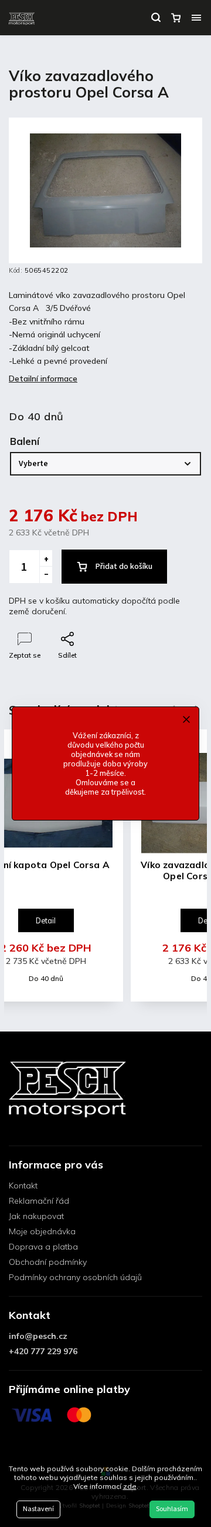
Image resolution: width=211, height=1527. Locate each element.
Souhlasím (172, 1509)
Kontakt (23, 1185)
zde (130, 1486)
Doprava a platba (43, 1246)
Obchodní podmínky (48, 1262)
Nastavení (38, 1509)
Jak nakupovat (36, 1216)
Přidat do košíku (124, 566)
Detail (46, 920)
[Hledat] (156, 17)
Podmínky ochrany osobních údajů (75, 1277)
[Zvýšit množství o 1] (45, 558)
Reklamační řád (39, 1201)
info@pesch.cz (38, 1336)
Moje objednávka (42, 1231)
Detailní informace (43, 378)
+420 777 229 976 (43, 1351)
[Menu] (196, 17)
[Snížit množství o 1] (45, 575)
